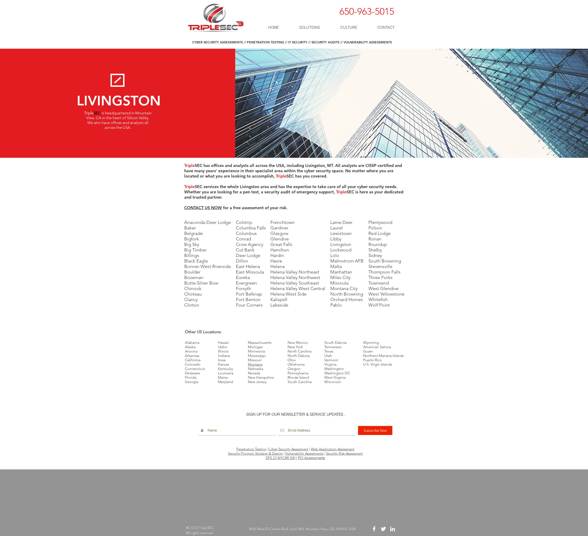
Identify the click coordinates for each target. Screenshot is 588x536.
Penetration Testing (251, 449)
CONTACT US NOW (203, 207)
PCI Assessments (311, 458)
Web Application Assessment (332, 449)
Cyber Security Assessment (288, 449)
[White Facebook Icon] (374, 528)
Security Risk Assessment (344, 453)
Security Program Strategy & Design (255, 453)
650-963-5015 (366, 11)
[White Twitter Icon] (383, 528)
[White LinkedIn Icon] (392, 528)
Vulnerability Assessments (304, 453)
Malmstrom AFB (347, 261)
